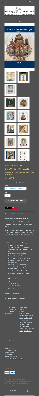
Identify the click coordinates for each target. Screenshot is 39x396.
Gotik (30, 318)
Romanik (22, 324)
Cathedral (27, 313)
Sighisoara (31, 328)
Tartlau (21, 331)
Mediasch (29, 322)
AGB (11, 391)
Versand (22, 182)
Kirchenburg (23, 322)
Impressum (31, 391)
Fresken (26, 318)
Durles (26, 315)
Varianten (7, 185)
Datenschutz (17, 391)
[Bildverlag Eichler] (19, 11)
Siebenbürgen (23, 328)
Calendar (22, 313)
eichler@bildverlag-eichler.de (17, 359)
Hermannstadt (24, 320)
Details (6, 213)
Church (22, 315)
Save (15, 208)
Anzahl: (6, 192)
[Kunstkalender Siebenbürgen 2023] (10, 77)
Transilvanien (28, 331)
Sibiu (27, 326)
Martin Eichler (24, 307)
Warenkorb (33, 2)
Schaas (27, 324)
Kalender (22, 309)
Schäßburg (23, 326)
